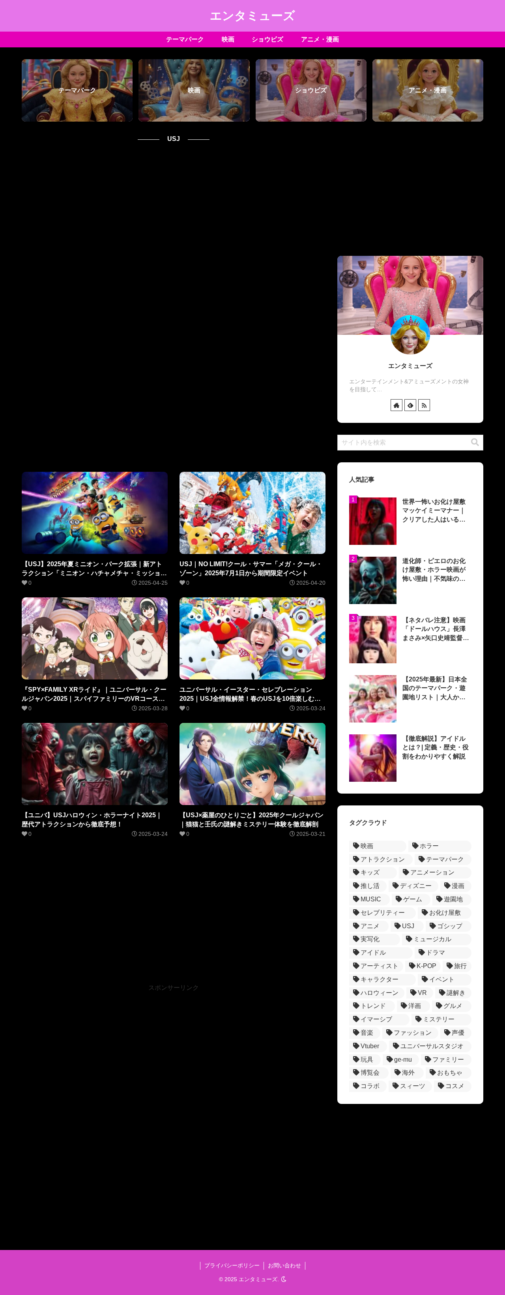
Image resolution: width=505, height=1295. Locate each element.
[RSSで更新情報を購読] (424, 405)
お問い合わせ (284, 1265)
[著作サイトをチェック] (396, 405)
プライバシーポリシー (232, 1265)
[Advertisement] (173, 308)
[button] (475, 442)
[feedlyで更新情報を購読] (410, 405)
